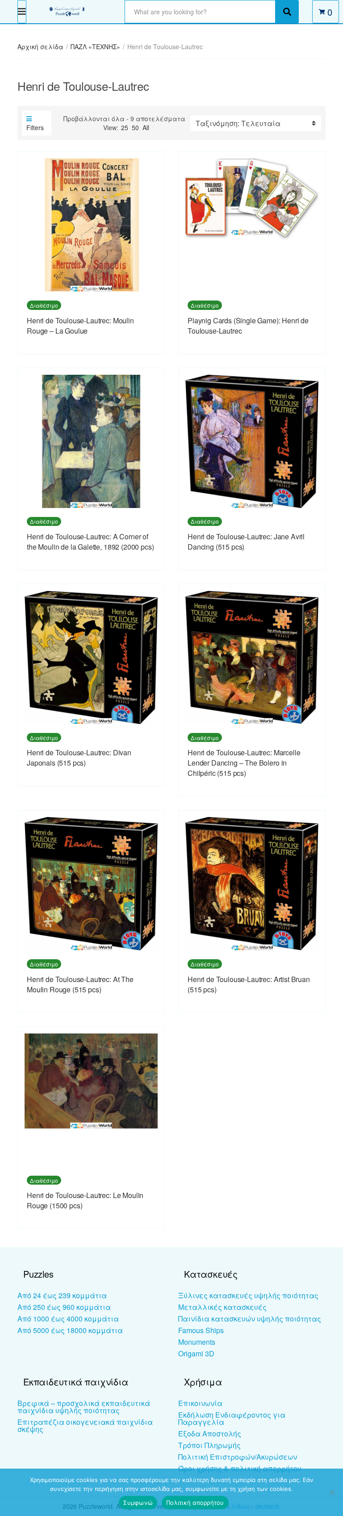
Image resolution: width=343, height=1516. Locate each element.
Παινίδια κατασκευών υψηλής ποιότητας (249, 1318)
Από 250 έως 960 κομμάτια (64, 1307)
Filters (35, 127)
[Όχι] (331, 1492)
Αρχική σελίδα (40, 46)
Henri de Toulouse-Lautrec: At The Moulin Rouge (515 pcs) (80, 984)
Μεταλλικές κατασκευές (222, 1307)
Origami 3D (196, 1353)
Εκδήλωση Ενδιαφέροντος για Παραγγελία (231, 1418)
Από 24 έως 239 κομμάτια (62, 1295)
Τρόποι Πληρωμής (209, 1445)
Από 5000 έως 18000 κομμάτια (70, 1330)
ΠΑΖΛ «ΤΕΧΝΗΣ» (95, 46)
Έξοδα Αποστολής (209, 1433)
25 (124, 127)
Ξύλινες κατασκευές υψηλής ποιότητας (248, 1295)
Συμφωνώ (138, 1502)
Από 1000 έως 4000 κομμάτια (68, 1318)
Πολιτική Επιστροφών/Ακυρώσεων (237, 1457)
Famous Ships (201, 1330)
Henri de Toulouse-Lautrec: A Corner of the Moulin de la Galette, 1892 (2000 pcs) (90, 541)
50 (135, 127)
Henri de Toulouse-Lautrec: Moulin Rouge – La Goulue (80, 325)
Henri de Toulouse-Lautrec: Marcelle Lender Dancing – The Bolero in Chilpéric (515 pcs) (244, 762)
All (145, 127)
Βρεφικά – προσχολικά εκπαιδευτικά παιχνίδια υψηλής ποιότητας (83, 1406)
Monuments (196, 1342)
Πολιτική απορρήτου (195, 1502)
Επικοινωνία (200, 1403)
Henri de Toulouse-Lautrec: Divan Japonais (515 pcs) (79, 757)
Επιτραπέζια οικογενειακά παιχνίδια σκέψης (85, 1425)
